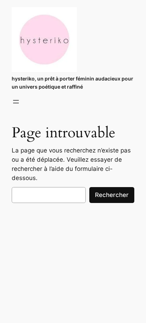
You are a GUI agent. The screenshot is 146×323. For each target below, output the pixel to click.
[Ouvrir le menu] (16, 101)
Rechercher (112, 194)
